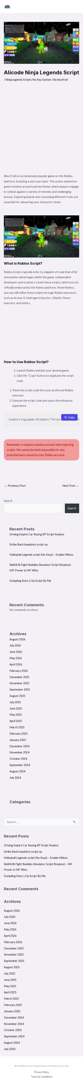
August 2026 (17, 639)
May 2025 (15, 714)
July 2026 (15, 645)
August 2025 (17, 695)
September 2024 (19, 765)
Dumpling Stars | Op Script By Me (30, 580)
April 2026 (15, 664)
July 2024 (15, 777)
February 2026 (18, 670)
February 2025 (18, 733)
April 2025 (15, 721)
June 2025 (15, 708)
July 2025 (15, 702)
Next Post (70, 485)
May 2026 (15, 658)
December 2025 (19, 677)
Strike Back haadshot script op (28, 544)
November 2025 (19, 683)
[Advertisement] (41, 130)
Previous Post (15, 485)
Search (8, 500)
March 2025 (17, 727)
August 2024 (17, 771)
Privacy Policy (41, 1072)
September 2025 (19, 689)
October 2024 (18, 758)
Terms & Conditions (41, 1076)
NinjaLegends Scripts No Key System (28, 79)
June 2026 (15, 651)
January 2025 (17, 740)
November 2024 (19, 752)
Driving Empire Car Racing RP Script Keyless (36, 534)
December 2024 (19, 746)
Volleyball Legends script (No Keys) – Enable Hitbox (41, 554)
